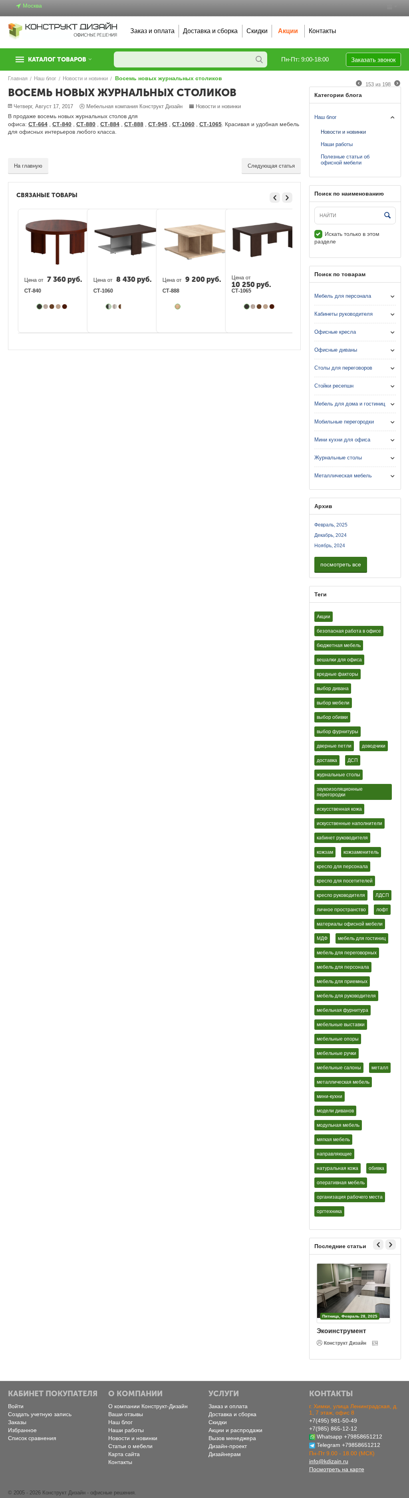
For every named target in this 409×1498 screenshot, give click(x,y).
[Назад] (359, 84)
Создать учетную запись (39, 1414)
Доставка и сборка (210, 31)
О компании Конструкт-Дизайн (148, 1406)
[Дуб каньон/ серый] (115, 306)
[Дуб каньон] (46, 306)
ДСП (352, 760)
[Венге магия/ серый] (109, 306)
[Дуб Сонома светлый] (178, 306)
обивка (376, 1168)
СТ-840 (33, 291)
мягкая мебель (333, 1139)
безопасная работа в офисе (349, 631)
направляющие (334, 1154)
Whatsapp (329, 1436)
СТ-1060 (103, 291)
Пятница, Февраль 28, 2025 (351, 1316)
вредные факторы (337, 674)
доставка (327, 760)
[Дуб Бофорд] (59, 306)
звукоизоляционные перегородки (340, 791)
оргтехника (329, 1211)
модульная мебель (338, 1125)
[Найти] (259, 59)
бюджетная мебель (339, 645)
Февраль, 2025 (330, 525)
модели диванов (335, 1111)
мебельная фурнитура (342, 1010)
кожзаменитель (361, 852)
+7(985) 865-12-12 (333, 1428)
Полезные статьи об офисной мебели (345, 160)
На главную (28, 166)
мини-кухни (329, 1096)
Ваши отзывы (125, 1414)
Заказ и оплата (152, 31)
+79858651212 (363, 1436)
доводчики (373, 746)
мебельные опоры (338, 1039)
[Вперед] (397, 84)
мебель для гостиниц (362, 938)
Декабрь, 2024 (330, 535)
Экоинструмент (343, 1331)
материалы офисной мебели (350, 924)
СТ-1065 (242, 291)
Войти (16, 1406)
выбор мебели (333, 703)
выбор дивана (333, 688)
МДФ (322, 938)
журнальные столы (338, 775)
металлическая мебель (343, 1082)
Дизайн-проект (227, 1446)
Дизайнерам (224, 1454)
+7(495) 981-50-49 (333, 1420)
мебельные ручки (336, 1053)
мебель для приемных (342, 981)
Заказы (17, 1422)
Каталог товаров (57, 59)
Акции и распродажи (235, 1430)
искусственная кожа (339, 809)
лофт (382, 909)
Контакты (322, 31)
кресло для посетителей (345, 881)
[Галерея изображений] (377, 1343)
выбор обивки (332, 717)
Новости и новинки (218, 106)
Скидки (257, 31)
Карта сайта (124, 1454)
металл (379, 1068)
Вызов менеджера (232, 1438)
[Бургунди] (65, 306)
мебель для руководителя (346, 996)
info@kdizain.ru (328, 1461)
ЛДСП (382, 895)
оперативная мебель (341, 1182)
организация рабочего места (350, 1197)
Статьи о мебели (130, 1446)
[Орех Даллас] (52, 306)
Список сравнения (32, 1438)
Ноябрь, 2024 (329, 545)
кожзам (325, 852)
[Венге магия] (40, 306)
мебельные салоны (339, 1068)
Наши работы (337, 144)
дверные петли (334, 746)
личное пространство (341, 909)
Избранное (22, 1430)
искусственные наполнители (349, 823)
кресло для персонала (342, 866)
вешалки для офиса (339, 660)
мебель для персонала (343, 967)
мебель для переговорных (347, 953)
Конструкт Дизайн (347, 1343)
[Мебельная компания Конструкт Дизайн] (63, 31)
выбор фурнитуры (337, 731)
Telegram (328, 1445)
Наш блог (325, 117)
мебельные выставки (341, 1024)
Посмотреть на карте (336, 1469)
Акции (288, 31)
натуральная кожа (337, 1168)
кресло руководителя (341, 895)
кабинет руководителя (342, 838)
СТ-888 (171, 291)
